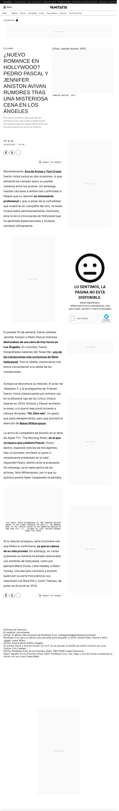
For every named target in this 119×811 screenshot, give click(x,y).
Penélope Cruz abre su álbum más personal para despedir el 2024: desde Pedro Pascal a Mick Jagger (55, 639)
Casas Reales (51, 13)
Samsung (103, 2)
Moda (4, 13)
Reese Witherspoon (33, 423)
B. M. (11, 141)
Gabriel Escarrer (49, 2)
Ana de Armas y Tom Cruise (43, 171)
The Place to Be (75, 13)
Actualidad (32, 13)
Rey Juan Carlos (34, 2)
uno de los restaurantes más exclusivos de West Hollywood (32, 357)
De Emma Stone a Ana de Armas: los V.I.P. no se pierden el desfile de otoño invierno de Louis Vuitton (54, 647)
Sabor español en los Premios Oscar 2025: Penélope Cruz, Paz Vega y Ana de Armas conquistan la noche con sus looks (57, 655)
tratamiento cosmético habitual (84, 2)
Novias (23, 13)
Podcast (63, 13)
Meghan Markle (64, 2)
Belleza (15, 13)
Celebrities (8, 20)
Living (41, 13)
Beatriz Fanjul (20, 2)
